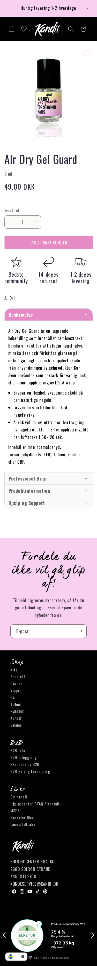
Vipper (15, 690)
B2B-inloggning (23, 757)
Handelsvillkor (22, 817)
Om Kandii (18, 797)
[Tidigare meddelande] (10, 8)
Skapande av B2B (24, 764)
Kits (14, 669)
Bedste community (16, 277)
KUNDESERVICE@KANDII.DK (34, 884)
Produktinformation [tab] (29, 490)
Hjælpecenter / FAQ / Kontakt (35, 804)
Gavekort (18, 683)
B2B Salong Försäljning (30, 771)
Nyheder (17, 711)
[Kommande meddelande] (87, 8)
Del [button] (12, 298)
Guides (16, 725)
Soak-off (17, 676)
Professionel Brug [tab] (28, 478)
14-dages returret (48, 277)
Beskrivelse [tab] (21, 314)
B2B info (17, 750)
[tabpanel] (48, 396)
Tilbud (15, 704)
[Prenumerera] (80, 631)
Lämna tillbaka (22, 824)
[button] (11, 29)
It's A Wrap (64, 382)
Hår (13, 697)
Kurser (16, 718)
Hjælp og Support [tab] (27, 502)
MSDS (15, 810)
